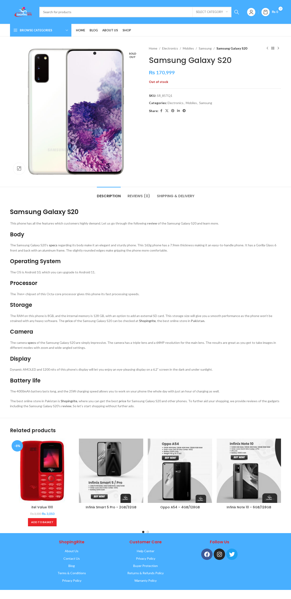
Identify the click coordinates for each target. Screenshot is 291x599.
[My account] (251, 12)
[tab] (109, 194)
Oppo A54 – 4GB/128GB (180, 507)
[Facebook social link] (161, 111)
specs (53, 245)
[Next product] (278, 48)
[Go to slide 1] (143, 532)
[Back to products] (273, 48)
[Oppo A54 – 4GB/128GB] (180, 471)
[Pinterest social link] (173, 111)
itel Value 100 (42, 507)
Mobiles (188, 48)
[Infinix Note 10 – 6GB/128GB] (249, 471)
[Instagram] (219, 554)
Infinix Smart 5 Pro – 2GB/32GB (111, 507)
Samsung (205, 48)
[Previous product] (267, 48)
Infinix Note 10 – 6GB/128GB (249, 507)
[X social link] (167, 111)
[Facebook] (207, 554)
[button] (42, 522)
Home (153, 48)
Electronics (170, 48)
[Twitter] (232, 554)
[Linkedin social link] (178, 111)
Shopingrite (147, 321)
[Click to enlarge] (19, 168)
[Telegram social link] (184, 111)
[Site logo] (22, 11)
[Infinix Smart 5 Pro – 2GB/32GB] (111, 471)
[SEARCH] (236, 12)
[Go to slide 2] (148, 532)
